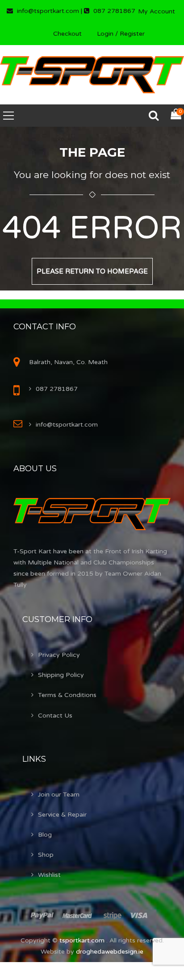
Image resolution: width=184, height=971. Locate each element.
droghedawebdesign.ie (109, 951)
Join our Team (58, 794)
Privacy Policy (59, 655)
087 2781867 (57, 389)
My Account (156, 11)
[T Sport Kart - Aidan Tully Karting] (92, 74)
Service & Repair (62, 814)
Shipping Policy (61, 675)
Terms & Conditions (67, 695)
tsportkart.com (82, 940)
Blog (45, 834)
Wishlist (49, 875)
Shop (46, 855)
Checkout (67, 33)
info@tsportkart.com (67, 424)
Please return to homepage (92, 271)
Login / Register (121, 33)
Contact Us (55, 715)
